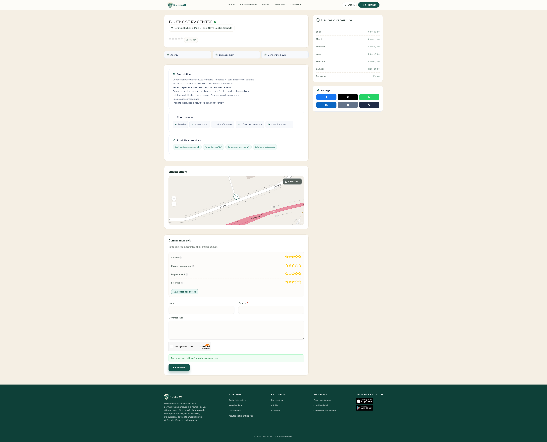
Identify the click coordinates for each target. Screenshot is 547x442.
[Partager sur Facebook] (326, 97)
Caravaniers (295, 4)
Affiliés (265, 4)
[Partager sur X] (348, 97)
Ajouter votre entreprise (241, 415)
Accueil (231, 4)
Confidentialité (321, 405)
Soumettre (179, 367)
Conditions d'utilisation (325, 410)
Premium (275, 410)
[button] (174, 198)
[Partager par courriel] (348, 105)
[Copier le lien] (369, 105)
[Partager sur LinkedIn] (326, 105)
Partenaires (279, 4)
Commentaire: (176, 317)
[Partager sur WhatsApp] (369, 97)
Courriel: (243, 303)
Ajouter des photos (186, 292)
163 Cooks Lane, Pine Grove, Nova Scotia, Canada (203, 28)
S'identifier (370, 5)
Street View (294, 181)
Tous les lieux (235, 405)
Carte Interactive (248, 4)
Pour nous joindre (322, 400)
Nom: (172, 303)
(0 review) (191, 40)
